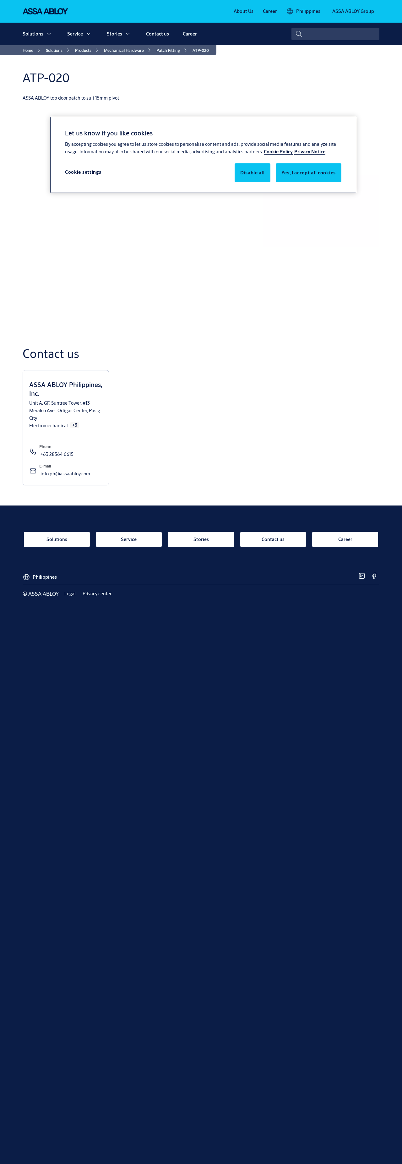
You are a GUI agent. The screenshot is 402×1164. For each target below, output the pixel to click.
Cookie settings (83, 172)
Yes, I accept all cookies (308, 173)
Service (75, 34)
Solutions (33, 34)
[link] (243, 11)
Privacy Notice (309, 152)
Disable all (252, 173)
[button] (49, 34)
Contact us (157, 34)
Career (190, 34)
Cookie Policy (278, 152)
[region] (203, 155)
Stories (114, 34)
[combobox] (335, 34)
